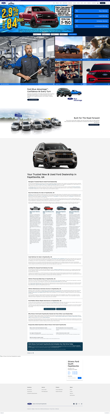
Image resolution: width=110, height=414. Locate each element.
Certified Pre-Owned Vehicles (32, 393)
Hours (71, 389)
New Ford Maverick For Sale (74, 212)
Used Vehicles (29, 391)
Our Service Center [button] (5, 84)
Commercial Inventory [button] (94, 124)
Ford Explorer (56, 196)
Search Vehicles (73, 34)
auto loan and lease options (55, 281)
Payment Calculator (59, 391)
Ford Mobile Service (33, 187)
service (36, 317)
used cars (44, 184)
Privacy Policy (52, 408)
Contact (71, 391)
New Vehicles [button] (59, 59)
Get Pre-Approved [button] (87, 59)
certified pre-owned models (52, 184)
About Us (71, 393)
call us (33, 347)
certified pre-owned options (73, 316)
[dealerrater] (82, 404)
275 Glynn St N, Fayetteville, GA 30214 (103, 0)
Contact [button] (102, 3)
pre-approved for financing (56, 346)
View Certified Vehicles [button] (33, 99)
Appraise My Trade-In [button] (87, 84)
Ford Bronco (71, 196)
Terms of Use (37, 408)
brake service (35, 292)
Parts (82, 3)
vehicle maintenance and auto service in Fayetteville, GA (51, 291)
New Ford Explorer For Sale (61, 212)
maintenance (78, 186)
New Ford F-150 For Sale (35, 212)
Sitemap (33, 408)
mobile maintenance (46, 317)
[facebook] (74, 404)
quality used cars (65, 316)
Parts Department (45, 391)
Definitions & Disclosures (45, 408)
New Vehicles (29, 389)
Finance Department (59, 389)
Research (89, 3)
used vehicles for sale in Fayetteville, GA (59, 258)
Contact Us (29, 408)
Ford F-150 (44, 196)
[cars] (79, 404)
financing (74, 186)
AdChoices (57, 408)
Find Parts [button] (58, 84)
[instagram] (76, 404)
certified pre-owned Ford (58, 269)
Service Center (44, 389)
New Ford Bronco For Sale (48, 212)
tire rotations (40, 292)
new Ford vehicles (39, 184)
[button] (108, 3)
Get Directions (72, 395)
